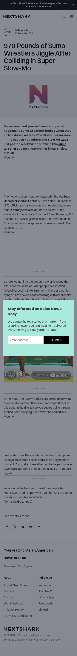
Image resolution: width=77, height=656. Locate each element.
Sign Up (56, 340)
